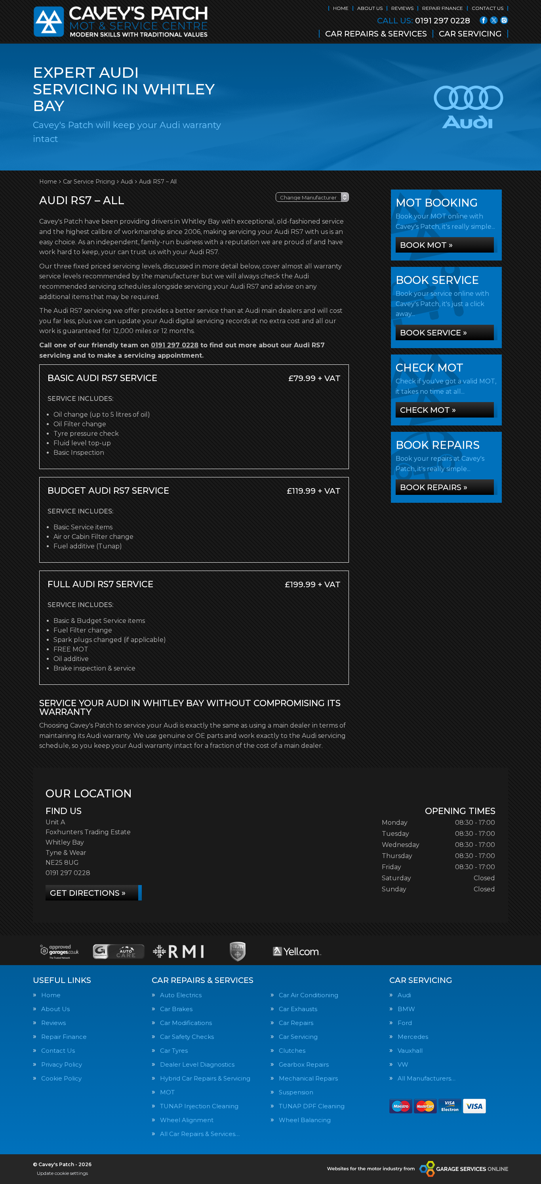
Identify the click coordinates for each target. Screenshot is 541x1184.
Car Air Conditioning (308, 995)
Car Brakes (176, 1009)
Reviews (402, 8)
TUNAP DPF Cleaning (312, 1106)
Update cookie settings (62, 1173)
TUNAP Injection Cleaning (199, 1106)
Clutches (292, 1051)
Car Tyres (174, 1051)
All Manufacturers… (426, 1078)
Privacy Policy (61, 1064)
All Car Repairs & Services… (200, 1134)
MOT (167, 1092)
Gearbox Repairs (304, 1064)
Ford (405, 1023)
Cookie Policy (61, 1078)
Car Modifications (186, 1023)
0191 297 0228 (423, 21)
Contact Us (487, 8)
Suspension (296, 1092)
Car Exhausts (298, 1009)
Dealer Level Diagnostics (197, 1064)
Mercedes (413, 1037)
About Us (370, 8)
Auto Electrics (181, 995)
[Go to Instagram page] (504, 20)
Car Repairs (296, 1023)
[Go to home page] (121, 22)
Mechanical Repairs (308, 1078)
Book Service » (433, 332)
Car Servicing (470, 34)
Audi (404, 995)
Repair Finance (442, 8)
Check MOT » (428, 410)
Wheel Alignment (186, 1120)
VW (403, 1064)
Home (341, 8)
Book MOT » (426, 245)
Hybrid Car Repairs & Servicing (205, 1078)
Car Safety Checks (187, 1037)
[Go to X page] (494, 20)
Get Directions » (88, 893)
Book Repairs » (433, 487)
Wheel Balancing (305, 1120)
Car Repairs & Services (376, 34)
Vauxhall (410, 1051)
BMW (406, 1009)
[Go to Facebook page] (484, 20)
